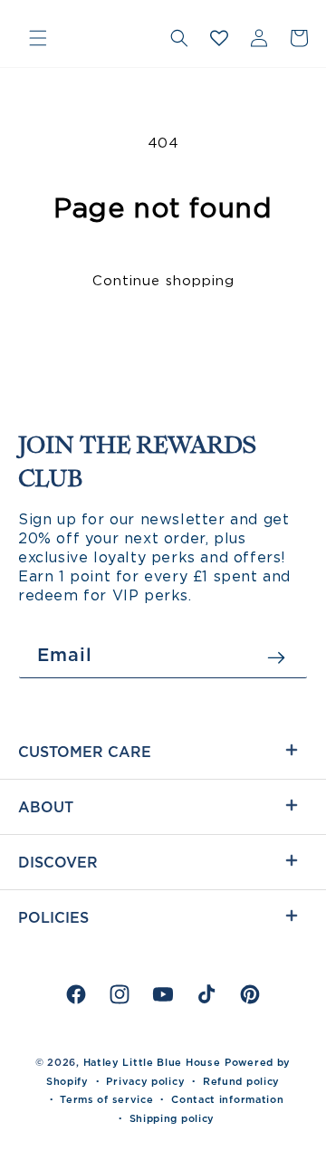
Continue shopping (163, 281)
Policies (53, 917)
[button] (38, 38)
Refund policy (241, 1081)
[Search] (179, 38)
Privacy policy (145, 1081)
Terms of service (106, 1099)
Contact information (227, 1099)
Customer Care (84, 752)
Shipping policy (172, 1118)
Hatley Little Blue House (152, 1062)
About (45, 807)
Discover (58, 862)
